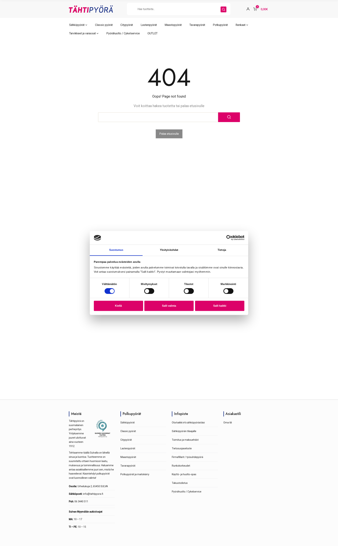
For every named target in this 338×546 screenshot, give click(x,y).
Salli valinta (169, 305)
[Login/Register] (248, 9)
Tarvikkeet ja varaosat (82, 33)
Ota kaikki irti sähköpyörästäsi (188, 422)
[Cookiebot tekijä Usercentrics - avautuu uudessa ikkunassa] (229, 237)
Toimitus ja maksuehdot (185, 439)
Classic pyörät (104, 25)
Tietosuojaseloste (182, 448)
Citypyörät (126, 25)
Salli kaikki (219, 305)
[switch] (149, 291)
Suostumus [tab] (116, 249)
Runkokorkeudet (181, 465)
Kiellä (118, 305)
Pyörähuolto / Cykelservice (123, 33)
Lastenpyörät (149, 25)
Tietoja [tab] (222, 249)
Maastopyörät (173, 25)
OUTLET (153, 33)
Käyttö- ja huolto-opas (184, 474)
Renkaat (240, 25)
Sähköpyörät (76, 25)
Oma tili (227, 422)
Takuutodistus (180, 483)
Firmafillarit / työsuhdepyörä (187, 457)
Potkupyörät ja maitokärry (134, 474)
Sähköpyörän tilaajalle (184, 431)
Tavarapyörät (197, 25)
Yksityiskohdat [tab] (169, 249)
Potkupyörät (220, 25)
